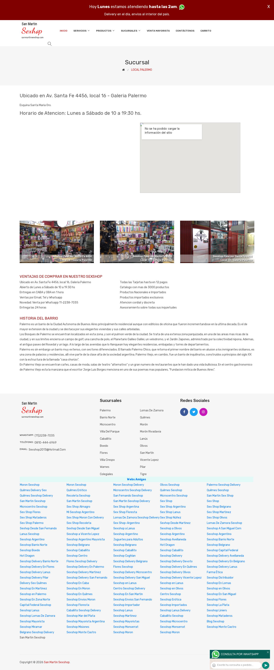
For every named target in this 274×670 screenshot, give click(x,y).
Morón (144, 424)
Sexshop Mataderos (219, 616)
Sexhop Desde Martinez (175, 523)
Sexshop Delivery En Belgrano (226, 561)
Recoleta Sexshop (78, 495)
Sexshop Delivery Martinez (84, 572)
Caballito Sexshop (171, 616)
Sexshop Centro (77, 555)
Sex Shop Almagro (78, 506)
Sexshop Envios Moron (81, 599)
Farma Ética (215, 572)
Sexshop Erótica (170, 599)
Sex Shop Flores (30, 512)
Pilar (143, 467)
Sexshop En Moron (78, 588)
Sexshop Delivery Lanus (222, 567)
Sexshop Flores (216, 599)
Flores (104, 453)
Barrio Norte (108, 417)
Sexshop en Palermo (33, 594)
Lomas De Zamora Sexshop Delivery (136, 517)
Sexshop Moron (123, 632)
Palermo (105, 410)
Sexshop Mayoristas (126, 621)
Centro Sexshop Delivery (129, 588)
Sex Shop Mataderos (33, 517)
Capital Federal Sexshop (35, 605)
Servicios (80, 30)
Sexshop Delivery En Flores (37, 567)
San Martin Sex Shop (220, 495)
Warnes (104, 467)
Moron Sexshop (30, 485)
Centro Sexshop (170, 594)
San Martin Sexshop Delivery (131, 501)
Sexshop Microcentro (174, 621)
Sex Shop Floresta (125, 512)
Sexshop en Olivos (171, 588)
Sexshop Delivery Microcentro (132, 572)
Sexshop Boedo (30, 550)
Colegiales (106, 474)
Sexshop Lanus (29, 610)
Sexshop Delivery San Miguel (131, 577)
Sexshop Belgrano (78, 545)
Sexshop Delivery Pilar (34, 577)
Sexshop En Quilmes (79, 594)
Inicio (63, 30)
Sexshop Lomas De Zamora (37, 616)
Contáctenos (185, 30)
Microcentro (108, 424)
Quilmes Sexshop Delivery (36, 495)
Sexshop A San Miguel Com (224, 528)
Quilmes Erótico (77, 490)
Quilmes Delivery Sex (33, 490)
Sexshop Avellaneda (173, 539)
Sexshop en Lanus (125, 583)
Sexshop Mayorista (32, 621)
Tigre (143, 474)
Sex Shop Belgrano (219, 506)
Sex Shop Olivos (217, 517)
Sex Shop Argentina (126, 506)
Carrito (205, 30)
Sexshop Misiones (78, 627)
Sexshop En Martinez (33, 588)
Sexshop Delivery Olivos (175, 572)
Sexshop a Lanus (124, 528)
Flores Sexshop (123, 567)
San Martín (147, 453)
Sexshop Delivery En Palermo (85, 567)
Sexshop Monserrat (125, 627)
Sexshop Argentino (125, 534)
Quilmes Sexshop (171, 490)
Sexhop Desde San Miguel (83, 528)
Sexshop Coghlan (124, 555)
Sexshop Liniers (217, 610)
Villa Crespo (107, 460)
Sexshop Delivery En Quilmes (178, 567)
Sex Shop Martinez (219, 512)
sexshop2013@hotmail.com (47, 449)
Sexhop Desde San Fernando (38, 528)
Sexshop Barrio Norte (220, 539)
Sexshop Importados (173, 605)
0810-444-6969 (46, 442)
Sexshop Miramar (31, 627)
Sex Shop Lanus (170, 512)
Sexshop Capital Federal (222, 550)
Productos (104, 30)
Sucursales (129, 30)
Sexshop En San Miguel (221, 594)
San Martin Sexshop (33, 501)
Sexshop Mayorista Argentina (86, 621)
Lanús (144, 439)
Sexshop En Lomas (219, 583)
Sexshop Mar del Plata (81, 616)
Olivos (144, 446)
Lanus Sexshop (29, 534)
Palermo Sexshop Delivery (224, 485)
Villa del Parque (110, 431)
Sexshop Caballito (78, 550)
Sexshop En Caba (78, 583)
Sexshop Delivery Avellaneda (225, 555)
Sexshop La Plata (218, 605)
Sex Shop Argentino (173, 506)
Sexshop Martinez (125, 616)
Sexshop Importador (126, 605)
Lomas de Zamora (151, 410)
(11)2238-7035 (45, 435)
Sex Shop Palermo (32, 523)
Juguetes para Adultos (128, 539)
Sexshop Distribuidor (220, 577)
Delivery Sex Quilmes (33, 583)
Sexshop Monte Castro (221, 627)
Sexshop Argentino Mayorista (86, 539)
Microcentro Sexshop (174, 495)
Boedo (104, 446)
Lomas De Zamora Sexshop (224, 523)
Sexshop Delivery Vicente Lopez (181, 577)
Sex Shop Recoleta (79, 523)
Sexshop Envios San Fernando (132, 599)
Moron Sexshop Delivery (128, 485)
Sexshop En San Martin (128, 594)
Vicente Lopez (149, 460)
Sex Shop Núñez (170, 517)
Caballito (105, 439)
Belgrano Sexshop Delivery (37, 632)
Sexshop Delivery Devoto (176, 561)
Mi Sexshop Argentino (80, 512)
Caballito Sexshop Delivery (84, 610)
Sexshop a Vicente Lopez (83, 534)
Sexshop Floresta (78, 605)
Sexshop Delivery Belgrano (130, 561)
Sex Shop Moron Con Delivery (85, 517)
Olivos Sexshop (170, 485)
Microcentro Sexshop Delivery (132, 490)
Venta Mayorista (158, 30)
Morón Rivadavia (150, 431)
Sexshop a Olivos (171, 528)
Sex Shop (166, 501)
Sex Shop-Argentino (126, 523)
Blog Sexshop (215, 621)
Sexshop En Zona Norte (35, 599)
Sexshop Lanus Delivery (175, 610)
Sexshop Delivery (171, 555)
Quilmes (145, 417)
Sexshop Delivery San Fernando (87, 577)
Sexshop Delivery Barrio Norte (39, 561)
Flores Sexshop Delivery (82, 561)
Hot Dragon (167, 545)
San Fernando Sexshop (128, 495)
